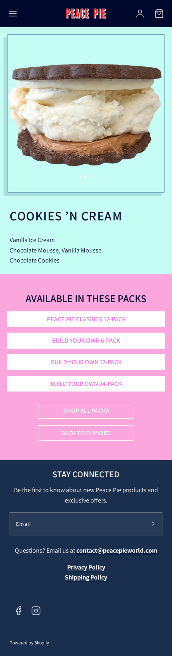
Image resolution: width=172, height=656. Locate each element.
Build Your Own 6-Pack (86, 340)
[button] (12, 13)
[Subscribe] (153, 523)
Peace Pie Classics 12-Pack (86, 319)
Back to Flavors (86, 433)
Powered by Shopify (29, 643)
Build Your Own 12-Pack (86, 362)
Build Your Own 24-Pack (86, 383)
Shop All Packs (86, 410)
